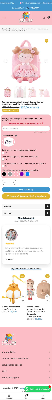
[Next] (46, 61)
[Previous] (5, 61)
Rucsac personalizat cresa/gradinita (11, 308)
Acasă (4, 29)
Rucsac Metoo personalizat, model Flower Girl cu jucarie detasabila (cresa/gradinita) (36, 312)
